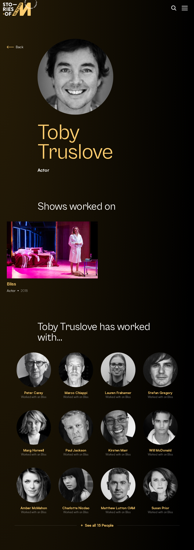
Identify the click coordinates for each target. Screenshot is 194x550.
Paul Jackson (76, 450)
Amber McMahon (33, 508)
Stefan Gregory (160, 393)
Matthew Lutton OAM (118, 508)
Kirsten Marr (118, 450)
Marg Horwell (33, 450)
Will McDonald (160, 450)
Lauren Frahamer (118, 393)
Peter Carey (33, 393)
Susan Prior (160, 508)
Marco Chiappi (76, 393)
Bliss (11, 284)
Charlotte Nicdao (75, 508)
